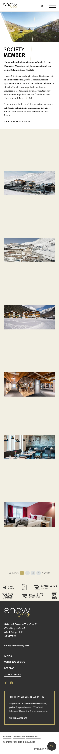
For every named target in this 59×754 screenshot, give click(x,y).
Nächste (46, 573)
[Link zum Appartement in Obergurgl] (32, 595)
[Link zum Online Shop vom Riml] (23, 587)
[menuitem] (42, 6)
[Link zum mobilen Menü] (52, 5)
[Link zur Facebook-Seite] (5, 683)
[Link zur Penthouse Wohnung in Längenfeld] (45, 587)
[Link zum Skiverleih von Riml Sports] (54, 596)
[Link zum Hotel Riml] (7, 596)
